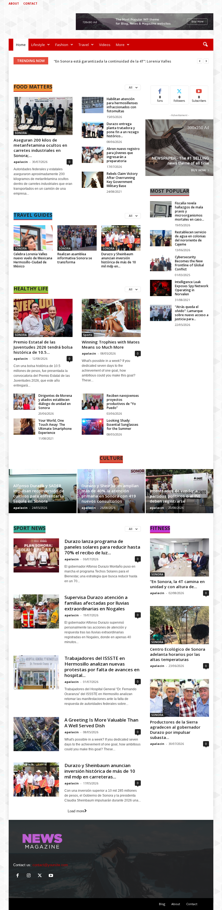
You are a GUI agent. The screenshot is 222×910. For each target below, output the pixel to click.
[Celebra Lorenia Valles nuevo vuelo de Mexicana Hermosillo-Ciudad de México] (33, 238)
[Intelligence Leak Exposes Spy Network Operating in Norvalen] (161, 288)
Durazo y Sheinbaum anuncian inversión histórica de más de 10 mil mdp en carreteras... (99, 771)
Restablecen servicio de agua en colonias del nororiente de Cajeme (190, 238)
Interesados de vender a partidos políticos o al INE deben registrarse (175, 496)
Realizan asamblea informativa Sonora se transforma (74, 258)
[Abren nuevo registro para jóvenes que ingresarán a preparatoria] (92, 155)
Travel (84, 44)
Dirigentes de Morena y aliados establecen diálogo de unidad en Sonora (55, 401)
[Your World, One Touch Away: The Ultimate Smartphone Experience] (24, 426)
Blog (162, 904)
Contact (30, 3)
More (120, 44)
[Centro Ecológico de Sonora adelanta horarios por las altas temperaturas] (179, 625)
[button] (205, 45)
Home (21, 44)
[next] (206, 61)
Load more (76, 811)
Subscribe (199, 90)
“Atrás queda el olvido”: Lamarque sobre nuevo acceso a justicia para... (191, 313)
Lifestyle (38, 44)
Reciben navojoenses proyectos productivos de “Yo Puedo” (123, 401)
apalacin (21, 162)
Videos (104, 44)
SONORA (21, 133)
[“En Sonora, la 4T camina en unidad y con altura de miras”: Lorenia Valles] (179, 557)
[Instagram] (192, 3)
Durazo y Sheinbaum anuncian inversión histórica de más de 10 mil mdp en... (118, 260)
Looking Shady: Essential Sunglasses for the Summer (122, 424)
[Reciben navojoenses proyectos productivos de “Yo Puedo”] (92, 402)
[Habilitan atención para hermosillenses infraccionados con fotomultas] (92, 105)
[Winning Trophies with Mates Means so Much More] (111, 318)
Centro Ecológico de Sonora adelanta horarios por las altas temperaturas (177, 654)
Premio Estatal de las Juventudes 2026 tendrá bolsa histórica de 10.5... (43, 347)
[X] (201, 3)
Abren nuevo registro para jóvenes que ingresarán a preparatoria (123, 154)
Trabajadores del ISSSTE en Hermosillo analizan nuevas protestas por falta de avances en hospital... (101, 666)
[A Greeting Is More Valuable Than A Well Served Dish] (36, 734)
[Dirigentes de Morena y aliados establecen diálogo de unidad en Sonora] (24, 402)
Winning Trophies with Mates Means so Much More (111, 344)
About (14, 3)
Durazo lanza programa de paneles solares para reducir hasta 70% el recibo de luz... (102, 547)
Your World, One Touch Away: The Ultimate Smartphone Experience (55, 426)
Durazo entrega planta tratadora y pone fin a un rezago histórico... (123, 130)
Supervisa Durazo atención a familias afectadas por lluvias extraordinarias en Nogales (96, 603)
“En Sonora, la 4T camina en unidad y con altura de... (177, 584)
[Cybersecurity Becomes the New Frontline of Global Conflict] (161, 263)
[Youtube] (209, 3)
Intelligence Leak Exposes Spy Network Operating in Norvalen (191, 288)
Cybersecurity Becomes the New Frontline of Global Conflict (189, 263)
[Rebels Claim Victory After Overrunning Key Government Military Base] (92, 180)
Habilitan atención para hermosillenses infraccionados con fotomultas (122, 105)
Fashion (61, 44)
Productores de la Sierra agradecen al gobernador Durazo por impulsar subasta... (175, 729)
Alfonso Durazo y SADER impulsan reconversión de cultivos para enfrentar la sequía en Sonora (38, 493)
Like (160, 90)
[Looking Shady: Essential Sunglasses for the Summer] (92, 426)
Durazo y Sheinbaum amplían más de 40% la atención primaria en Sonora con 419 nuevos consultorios (110, 493)
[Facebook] (184, 3)
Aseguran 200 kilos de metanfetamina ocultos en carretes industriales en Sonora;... (40, 147)
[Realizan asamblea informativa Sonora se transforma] (77, 238)
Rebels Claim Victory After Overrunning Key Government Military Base (122, 179)
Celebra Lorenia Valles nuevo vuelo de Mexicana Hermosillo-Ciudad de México (33, 260)
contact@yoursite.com (50, 865)
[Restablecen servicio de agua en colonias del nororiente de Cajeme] (161, 238)
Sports (87, 335)
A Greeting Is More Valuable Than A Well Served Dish (101, 723)
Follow (179, 90)
